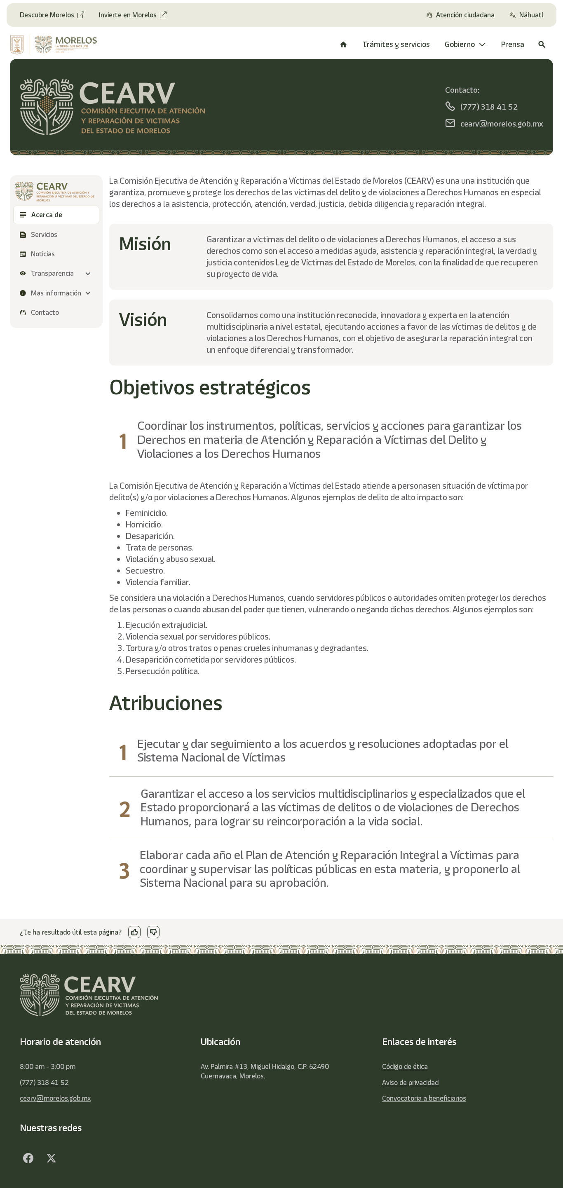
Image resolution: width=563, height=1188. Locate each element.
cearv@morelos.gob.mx (55, 1098)
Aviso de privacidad (410, 1082)
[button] (56, 273)
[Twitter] (51, 1158)
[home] (58, 44)
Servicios (45, 234)
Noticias (43, 254)
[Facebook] (28, 1158)
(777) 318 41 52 (44, 1082)
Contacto (45, 312)
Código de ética (405, 1066)
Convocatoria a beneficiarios (424, 1098)
